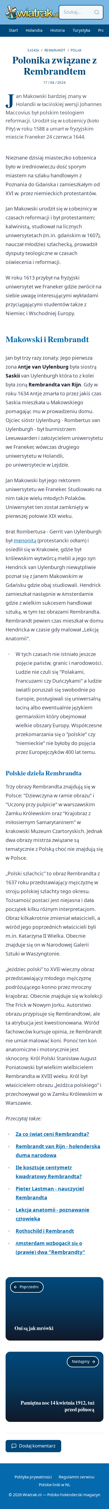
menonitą (25, 540)
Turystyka (81, 30)
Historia (57, 30)
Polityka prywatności (33, 1477)
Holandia (34, 30)
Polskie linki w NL (54, 1485)
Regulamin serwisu (76, 1477)
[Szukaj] (96, 12)
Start (13, 30)
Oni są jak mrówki (34, 1328)
